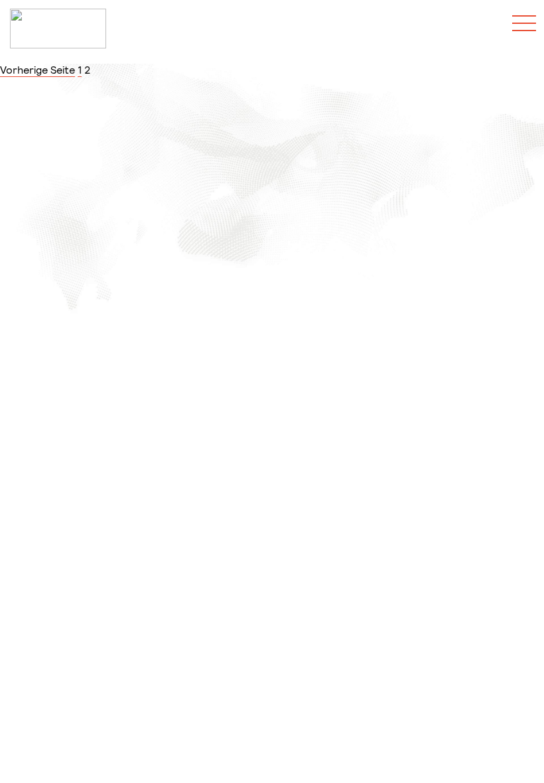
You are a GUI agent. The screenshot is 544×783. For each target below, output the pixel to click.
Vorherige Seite (37, 69)
